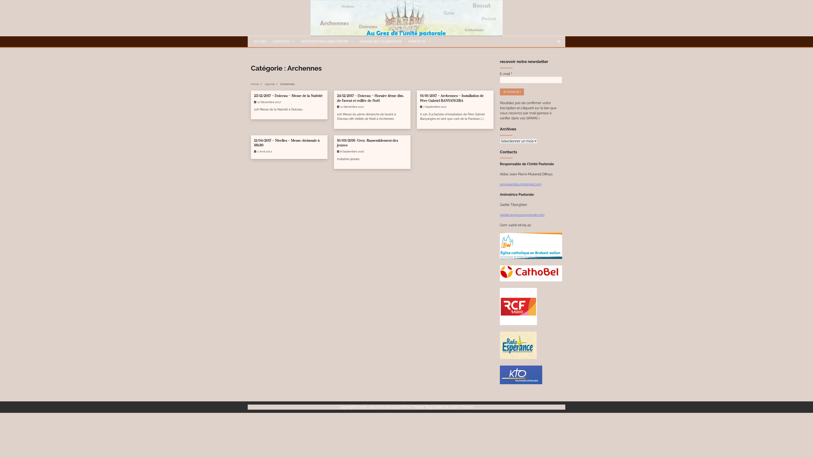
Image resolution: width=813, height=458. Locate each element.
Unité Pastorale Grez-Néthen (390, 407)
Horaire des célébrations (381, 41)
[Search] (559, 42)
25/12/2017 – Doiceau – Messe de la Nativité (288, 96)
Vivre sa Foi (417, 41)
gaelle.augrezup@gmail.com (522, 215)
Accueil (260, 41)
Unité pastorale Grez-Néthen (324, 41)
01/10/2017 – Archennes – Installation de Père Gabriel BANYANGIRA (452, 98)
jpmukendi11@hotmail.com (521, 184)
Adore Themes (461, 407)
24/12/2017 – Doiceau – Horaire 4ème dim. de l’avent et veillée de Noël (370, 98)
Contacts (281, 41)
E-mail (506, 74)
